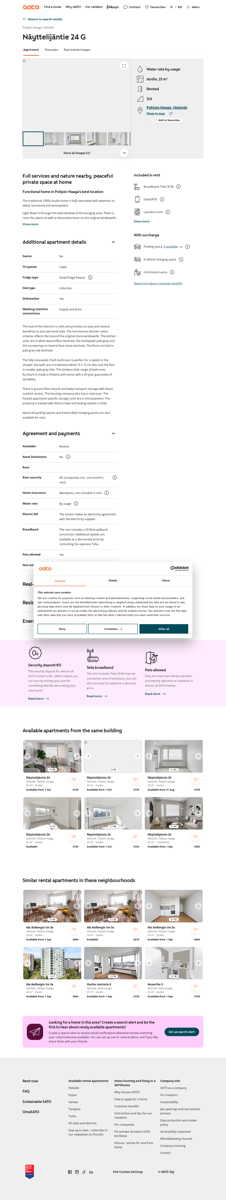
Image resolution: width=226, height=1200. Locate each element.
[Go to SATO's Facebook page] (70, 1172)
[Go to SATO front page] (31, 7)
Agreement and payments (51, 433)
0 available (171, 246)
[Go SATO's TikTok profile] (84, 1172)
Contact (165, 1153)
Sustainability (169, 1102)
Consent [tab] (60, 580)
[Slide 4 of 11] (96, 138)
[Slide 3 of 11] (75, 138)
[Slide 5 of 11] (118, 138)
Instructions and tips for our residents (133, 1115)
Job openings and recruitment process (180, 1111)
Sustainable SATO (37, 1102)
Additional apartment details (54, 242)
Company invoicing (173, 1146)
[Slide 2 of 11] (54, 138)
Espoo (73, 1095)
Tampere (75, 1109)
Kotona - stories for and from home (133, 1145)
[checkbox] (74, 779)
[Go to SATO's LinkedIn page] (91, 1172)
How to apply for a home (130, 1099)
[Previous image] (27, 756)
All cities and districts (83, 1123)
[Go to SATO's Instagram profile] (77, 1172)
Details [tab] (113, 580)
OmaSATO (31, 1112)
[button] (178, 187)
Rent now (30, 1081)
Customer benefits (126, 1106)
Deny (62, 628)
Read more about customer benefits (158, 283)
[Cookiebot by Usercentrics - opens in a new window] (173, 568)
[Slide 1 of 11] (33, 138)
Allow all (163, 628)
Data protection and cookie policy (178, 1122)
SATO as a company (173, 1088)
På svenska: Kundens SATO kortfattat (132, 1134)
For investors (169, 1095)
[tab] (31, 50)
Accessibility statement (175, 1132)
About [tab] (166, 580)
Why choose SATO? (127, 1092)
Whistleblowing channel (176, 1139)
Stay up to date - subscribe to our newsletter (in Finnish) (88, 1132)
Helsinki (74, 1088)
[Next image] (124, 153)
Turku (72, 1116)
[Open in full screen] (124, 66)
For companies (124, 1125)
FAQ (26, 1091)
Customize (111, 628)
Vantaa (73, 1102)
